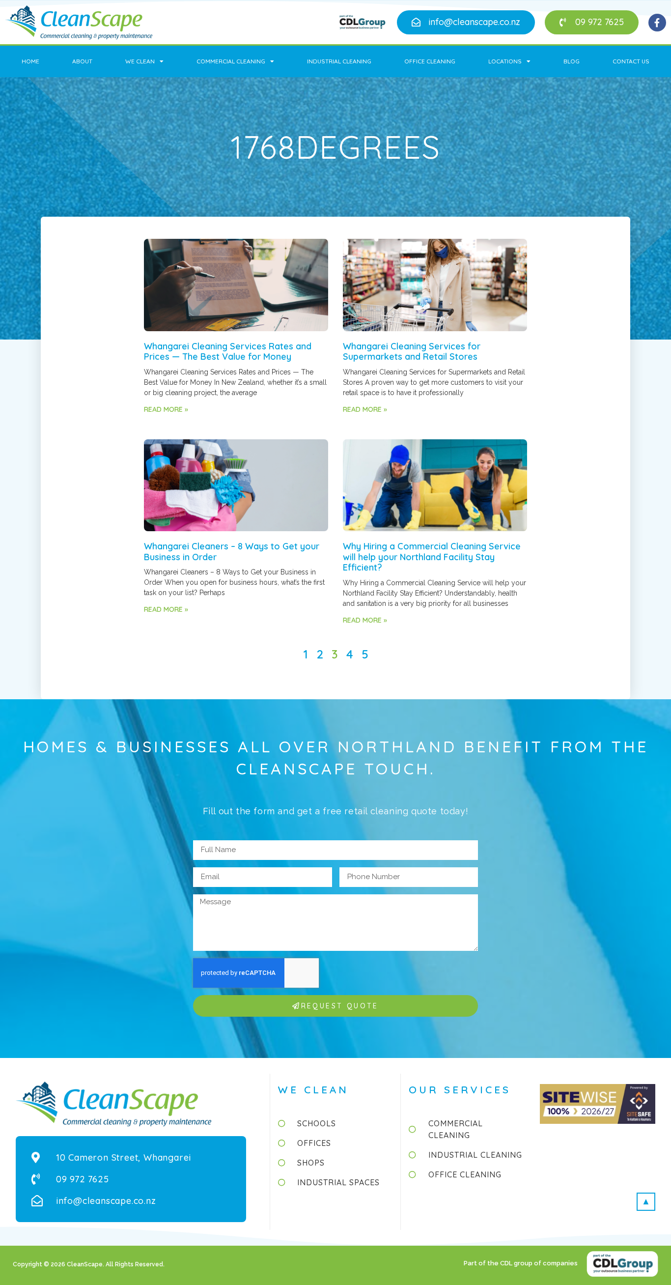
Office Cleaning (429, 61)
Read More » (166, 409)
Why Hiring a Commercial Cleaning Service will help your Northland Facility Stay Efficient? (432, 557)
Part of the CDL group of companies (521, 1263)
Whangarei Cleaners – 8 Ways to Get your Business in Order (231, 552)
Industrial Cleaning (339, 61)
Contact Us (631, 61)
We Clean (140, 61)
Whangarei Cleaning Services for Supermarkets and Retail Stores (411, 352)
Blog (571, 61)
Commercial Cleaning (230, 61)
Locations (505, 61)
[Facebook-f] (657, 22)
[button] (466, 22)
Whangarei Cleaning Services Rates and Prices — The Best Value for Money (227, 352)
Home (30, 61)
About (82, 61)
